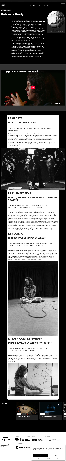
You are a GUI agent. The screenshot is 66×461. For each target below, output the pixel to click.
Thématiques (47, 6)
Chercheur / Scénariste (33, 6)
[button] (63, 446)
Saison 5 (8, 10)
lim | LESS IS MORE (15, 1)
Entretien (4, 10)
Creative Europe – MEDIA (28, 1)
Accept (40, 455)
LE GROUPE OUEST (8, 1)
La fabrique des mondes (61, 1)
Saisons (40, 6)
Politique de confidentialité (43, 458)
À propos (53, 6)
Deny (56, 455)
